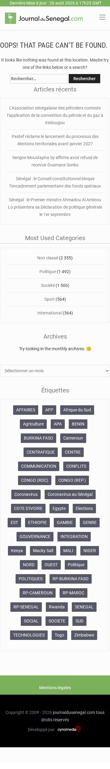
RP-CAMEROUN (38, 592)
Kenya (17, 550)
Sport (49, 299)
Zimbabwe (84, 635)
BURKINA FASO (38, 438)
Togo (59, 635)
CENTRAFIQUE (41, 452)
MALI (68, 550)
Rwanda (57, 606)
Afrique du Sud (77, 409)
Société (48, 285)
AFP (49, 409)
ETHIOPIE (37, 522)
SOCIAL (31, 621)
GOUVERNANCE (35, 536)
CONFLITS (76, 466)
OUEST (51, 564)
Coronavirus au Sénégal (70, 494)
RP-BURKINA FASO (71, 578)
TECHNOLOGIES (29, 635)
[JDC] (44, 17)
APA (58, 424)
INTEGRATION (74, 536)
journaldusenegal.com (74, 712)
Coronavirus (26, 494)
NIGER (89, 550)
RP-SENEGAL (26, 606)
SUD (79, 621)
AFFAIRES (25, 409)
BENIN (78, 424)
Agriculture (33, 424)
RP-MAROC (73, 592)
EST (14, 522)
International (49, 312)
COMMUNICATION (38, 466)
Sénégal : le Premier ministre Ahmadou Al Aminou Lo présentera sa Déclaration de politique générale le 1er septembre (55, 207)
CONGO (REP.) (72, 480)
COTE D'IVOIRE (28, 508)
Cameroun (73, 438)
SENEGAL (84, 606)
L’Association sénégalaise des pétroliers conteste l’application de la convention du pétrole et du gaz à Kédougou (55, 115)
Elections (84, 508)
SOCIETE (57, 621)
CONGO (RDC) (34, 480)
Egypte (59, 508)
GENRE (90, 522)
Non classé (47, 257)
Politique (48, 271)
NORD (29, 564)
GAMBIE (65, 522)
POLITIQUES (30, 578)
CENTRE (73, 452)
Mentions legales (55, 687)
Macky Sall (43, 550)
